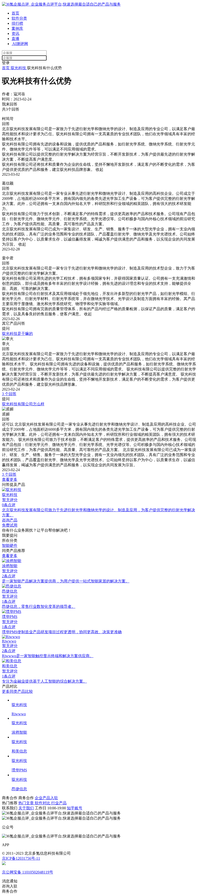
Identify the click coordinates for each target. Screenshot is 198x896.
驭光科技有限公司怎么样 (23, 404)
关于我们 (26, 808)
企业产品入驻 (46, 798)
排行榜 (17, 23)
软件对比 (43, 803)
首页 (15, 13)
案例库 (17, 28)
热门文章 (26, 803)
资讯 (15, 33)
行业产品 (59, 803)
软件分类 (19, 18)
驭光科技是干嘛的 (17, 333)
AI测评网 (20, 44)
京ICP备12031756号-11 (21, 858)
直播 (15, 39)
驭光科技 (18, 68)
